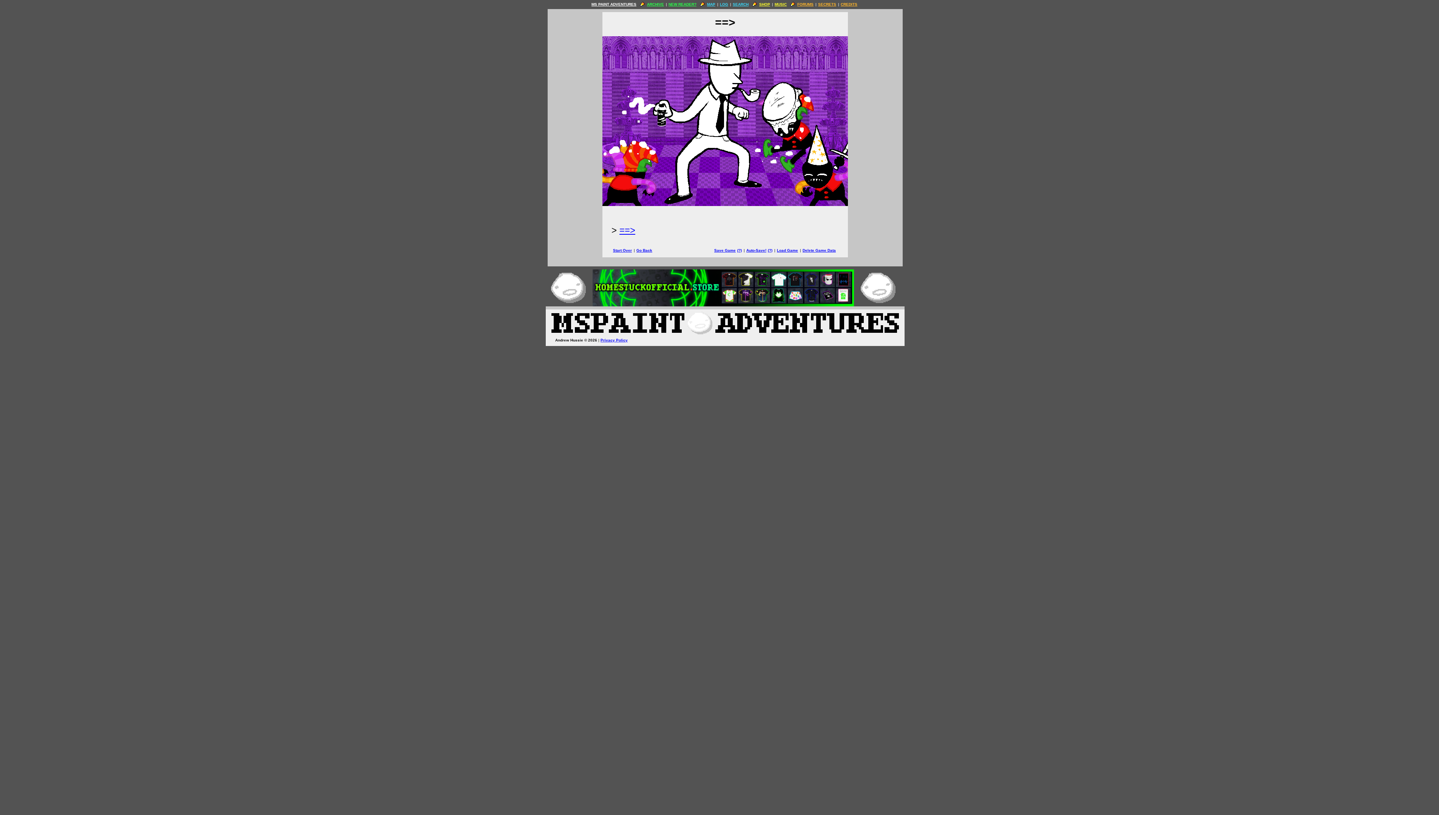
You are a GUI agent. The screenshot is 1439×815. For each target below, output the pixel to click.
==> (627, 230)
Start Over (622, 250)
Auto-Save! (756, 250)
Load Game (787, 250)
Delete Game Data (819, 250)
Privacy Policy (614, 340)
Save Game (725, 250)
